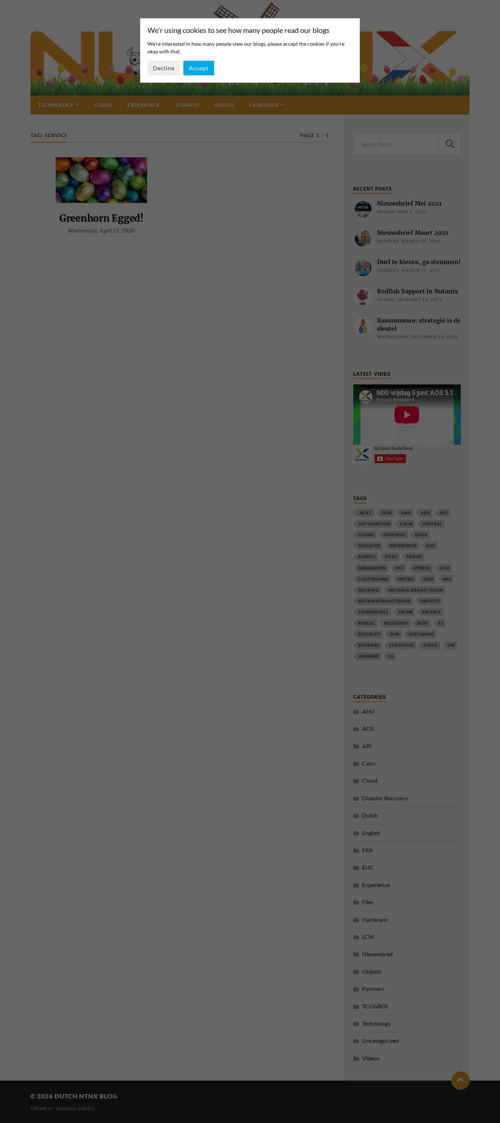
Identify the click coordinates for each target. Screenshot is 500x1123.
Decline (164, 67)
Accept (199, 67)
